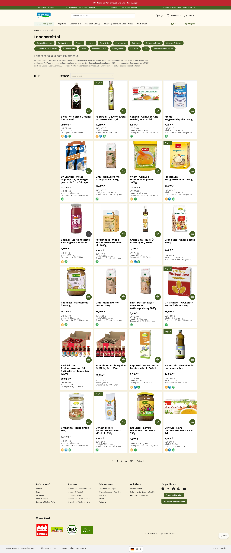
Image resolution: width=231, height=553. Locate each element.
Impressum (63, 548)
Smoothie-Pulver (99, 48)
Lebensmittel (75, 24)
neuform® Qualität (45, 8)
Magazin (192, 24)
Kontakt (39, 488)
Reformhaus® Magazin (108, 488)
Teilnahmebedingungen (77, 548)
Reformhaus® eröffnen (76, 495)
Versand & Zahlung (12, 548)
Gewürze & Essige (153, 43)
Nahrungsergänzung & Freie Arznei (118, 24)
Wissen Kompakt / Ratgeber (110, 492)
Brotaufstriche (64, 43)
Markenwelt (142, 24)
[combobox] (103, 15)
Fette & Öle (104, 43)
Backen (79, 43)
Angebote (62, 24)
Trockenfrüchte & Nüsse (163, 48)
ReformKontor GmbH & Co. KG (142, 492)
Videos (101, 498)
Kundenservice (189, 8)
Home (36, 30)
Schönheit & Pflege (92, 24)
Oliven (83, 48)
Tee (145, 48)
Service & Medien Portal (45, 502)
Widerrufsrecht (45, 548)
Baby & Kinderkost (44, 43)
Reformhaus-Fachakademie (78, 498)
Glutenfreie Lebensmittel (47, 48)
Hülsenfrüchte (69, 48)
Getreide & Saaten (173, 43)
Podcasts (102, 502)
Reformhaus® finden (172, 8)
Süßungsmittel (118, 48)
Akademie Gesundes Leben (141, 495)
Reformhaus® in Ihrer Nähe (78, 502)
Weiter (139, 461)
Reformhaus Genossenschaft (79, 488)
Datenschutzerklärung (29, 548)
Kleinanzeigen (42, 498)
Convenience (120, 43)
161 (131, 461)
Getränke (136, 43)
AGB (54, 548)
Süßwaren (134, 48)
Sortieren (64, 76)
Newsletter (103, 495)
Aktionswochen (136, 488)
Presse (39, 492)
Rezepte (177, 24)
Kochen (91, 43)
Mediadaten (41, 495)
